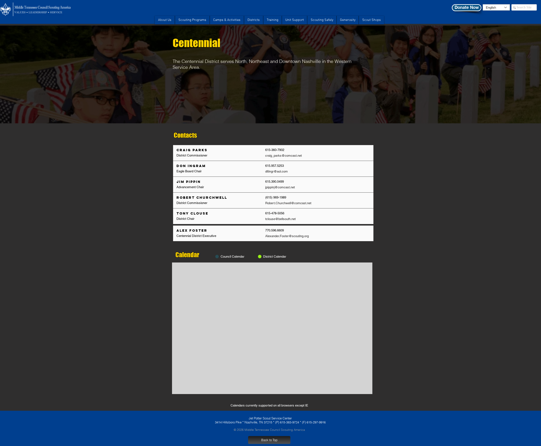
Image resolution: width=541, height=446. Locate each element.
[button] (321, 20)
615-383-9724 (289, 422)
